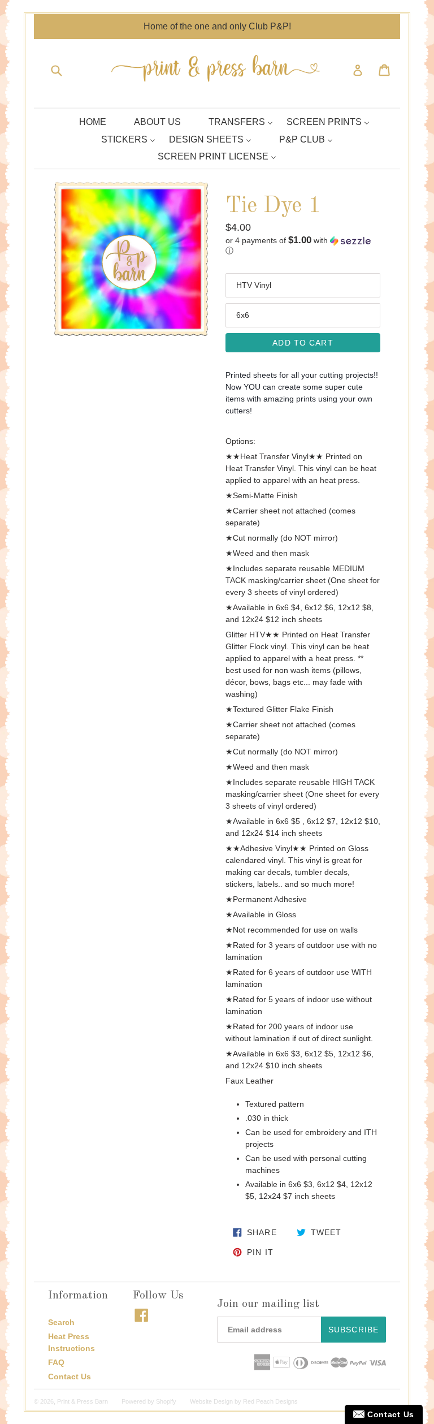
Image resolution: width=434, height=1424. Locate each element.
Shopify (166, 1401)
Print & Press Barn (82, 1401)
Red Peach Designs (270, 1401)
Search (61, 1322)
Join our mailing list (268, 1304)
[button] (302, 245)
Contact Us (69, 1376)
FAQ (56, 1362)
